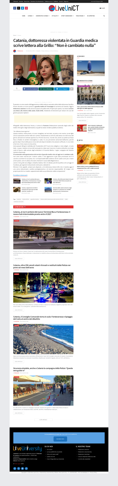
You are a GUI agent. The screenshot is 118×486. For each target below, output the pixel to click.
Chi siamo (49, 449)
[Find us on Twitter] (18, 8)
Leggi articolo (19, 258)
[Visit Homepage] (64, 8)
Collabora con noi (49, 1)
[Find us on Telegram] (22, 8)
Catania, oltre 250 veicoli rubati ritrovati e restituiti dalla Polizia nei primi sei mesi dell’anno (63, 180)
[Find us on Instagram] (26, 8)
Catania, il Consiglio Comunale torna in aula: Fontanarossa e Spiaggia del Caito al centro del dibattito (42, 317)
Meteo (80, 146)
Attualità (54, 16)
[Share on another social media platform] (71, 88)
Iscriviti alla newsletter (84, 459)
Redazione (20, 51)
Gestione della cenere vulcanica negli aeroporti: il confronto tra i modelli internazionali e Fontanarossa (62, 189)
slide (66, 199)
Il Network (15, 1)
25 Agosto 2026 (26, 184)
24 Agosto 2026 (26, 193)
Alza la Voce (27, 1)
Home (23, 16)
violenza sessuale (18, 201)
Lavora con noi (51, 456)
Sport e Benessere (66, 16)
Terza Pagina (79, 16)
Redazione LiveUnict (83, 449)
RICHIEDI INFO (60, 439)
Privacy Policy (93, 472)
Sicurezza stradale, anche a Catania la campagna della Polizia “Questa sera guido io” (43, 369)
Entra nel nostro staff (52, 454)
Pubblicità (56, 1)
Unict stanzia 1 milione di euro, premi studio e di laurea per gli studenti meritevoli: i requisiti (96, 128)
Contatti (61, 1)
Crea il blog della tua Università (55, 459)
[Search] (104, 15)
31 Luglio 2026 (88, 110)
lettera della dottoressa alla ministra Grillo (52, 199)
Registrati (66, 1)
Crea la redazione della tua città (86, 456)
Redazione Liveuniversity (85, 452)
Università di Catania (42, 16)
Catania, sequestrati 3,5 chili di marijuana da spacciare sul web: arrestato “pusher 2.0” (30, 189)
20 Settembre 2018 (30, 51)
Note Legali (18, 463)
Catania (30, 16)
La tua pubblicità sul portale (54, 452)
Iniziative (21, 1)
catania (19, 199)
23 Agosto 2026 (57, 193)
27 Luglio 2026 (92, 132)
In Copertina (91, 16)
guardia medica (35, 199)
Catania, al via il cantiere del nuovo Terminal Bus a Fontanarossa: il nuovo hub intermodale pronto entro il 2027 (31, 180)
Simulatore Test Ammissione (37, 1)
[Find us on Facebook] (14, 8)
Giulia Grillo (26, 199)
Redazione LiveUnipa (84, 454)
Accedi (103, 8)
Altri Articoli (43, 419)
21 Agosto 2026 (88, 170)
